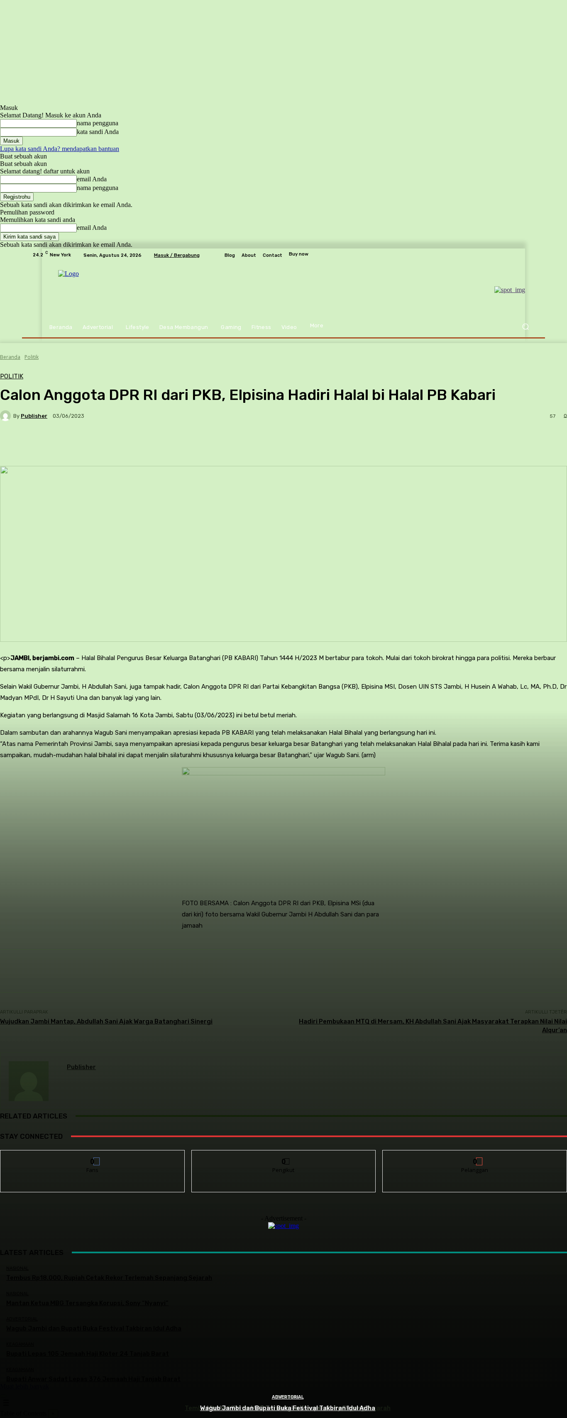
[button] (525, 326)
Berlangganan (475, 1156)
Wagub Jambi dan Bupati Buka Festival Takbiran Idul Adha (287, 1408)
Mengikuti (284, 1156)
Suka (92, 1156)
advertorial (288, 1397)
